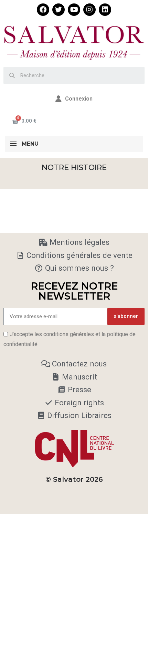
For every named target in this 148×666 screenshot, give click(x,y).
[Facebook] (43, 9)
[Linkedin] (105, 9)
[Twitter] (58, 9)
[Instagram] (89, 9)
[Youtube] (74, 9)
